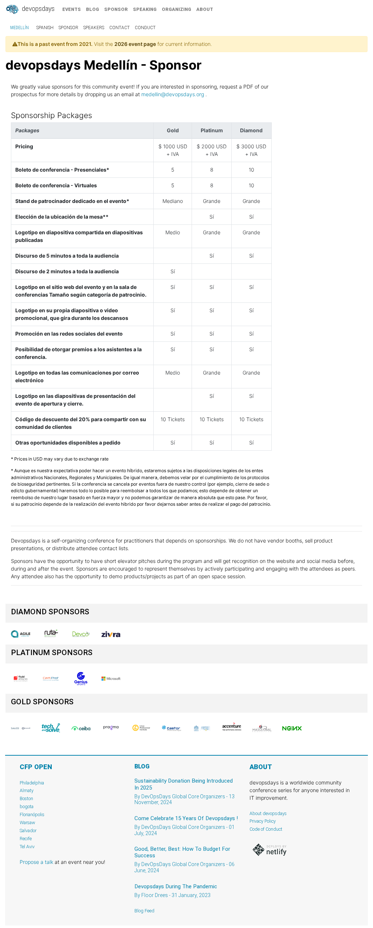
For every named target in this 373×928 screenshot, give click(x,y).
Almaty (27, 790)
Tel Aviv (27, 846)
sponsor (116, 9)
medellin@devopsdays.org (172, 94)
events (71, 9)
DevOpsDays (37, 8)
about (204, 9)
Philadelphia (32, 783)
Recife (26, 838)
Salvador (28, 830)
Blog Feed (144, 910)
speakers (93, 27)
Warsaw (27, 822)
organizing (176, 9)
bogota (27, 806)
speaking (145, 9)
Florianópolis (32, 814)
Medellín (19, 27)
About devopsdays (268, 813)
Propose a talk (36, 862)
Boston (26, 798)
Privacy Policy (263, 821)
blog (92, 9)
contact (119, 27)
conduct (145, 27)
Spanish (45, 27)
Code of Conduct (266, 829)
